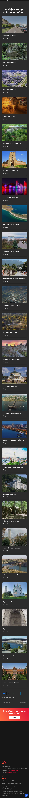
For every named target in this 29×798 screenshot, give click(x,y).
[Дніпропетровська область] (14, 433)
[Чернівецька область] (14, 675)
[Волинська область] (14, 163)
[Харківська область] (14, 325)
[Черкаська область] (14, 28)
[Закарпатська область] (14, 298)
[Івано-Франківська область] (14, 460)
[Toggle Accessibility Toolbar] (26, 795)
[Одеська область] (14, 109)
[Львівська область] (14, 55)
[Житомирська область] (14, 513)
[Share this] (4, 693)
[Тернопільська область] (14, 136)
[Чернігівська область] (14, 540)
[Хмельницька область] (14, 352)
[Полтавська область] (14, 244)
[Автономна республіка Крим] (14, 271)
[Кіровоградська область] (14, 567)
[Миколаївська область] (14, 406)
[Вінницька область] (14, 190)
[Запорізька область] (14, 648)
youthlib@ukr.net (11, 772)
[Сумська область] (14, 594)
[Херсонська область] (14, 217)
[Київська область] (14, 82)
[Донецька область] (14, 486)
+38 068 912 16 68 (13, 770)
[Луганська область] (14, 621)
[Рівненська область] (14, 379)
